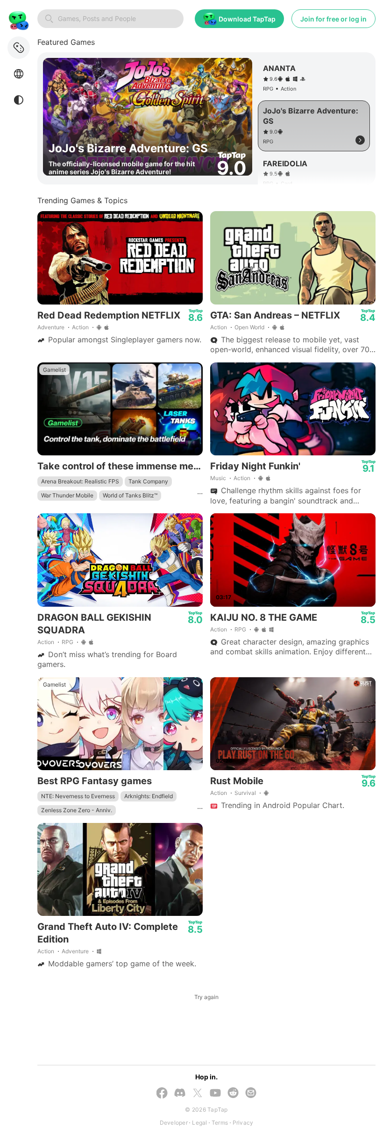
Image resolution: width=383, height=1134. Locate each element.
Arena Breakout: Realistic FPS (80, 481)
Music (218, 478)
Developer (174, 1122)
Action (80, 327)
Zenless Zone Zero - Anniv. (76, 810)
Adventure (50, 327)
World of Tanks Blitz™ (130, 495)
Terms (220, 1122)
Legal (199, 1122)
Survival (245, 792)
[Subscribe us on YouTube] (215, 1093)
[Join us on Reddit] (233, 1093)
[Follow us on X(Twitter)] (197, 1093)
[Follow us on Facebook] (162, 1093)
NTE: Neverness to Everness (78, 796)
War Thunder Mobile (67, 495)
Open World (249, 327)
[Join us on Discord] (179, 1093)
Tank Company (148, 481)
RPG (67, 641)
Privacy (243, 1122)
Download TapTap (247, 19)
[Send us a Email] (250, 1093)
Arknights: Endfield (148, 796)
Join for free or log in (333, 19)
